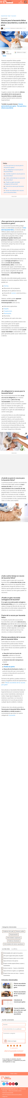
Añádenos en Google (21, 52)
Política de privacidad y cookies (15, 1090)
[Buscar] (26, 2)
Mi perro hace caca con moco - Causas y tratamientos (13, 974)
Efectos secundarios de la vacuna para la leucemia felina (14, 191)
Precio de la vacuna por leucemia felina (14, 187)
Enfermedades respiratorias (14, 938)
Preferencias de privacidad (7, 1092)
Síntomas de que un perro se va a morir (13, 958)
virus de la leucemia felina (13, 229)
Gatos (4, 56)
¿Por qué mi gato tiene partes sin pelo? (13, 956)
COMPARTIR (21, 3)
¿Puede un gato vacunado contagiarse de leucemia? (12, 183)
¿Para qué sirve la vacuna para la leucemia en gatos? (13, 166)
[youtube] (10, 1083)
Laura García (7, 28)
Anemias (6, 286)
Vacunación (13, 16)
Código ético (5, 1096)
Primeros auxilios (20, 931)
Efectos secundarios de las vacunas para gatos (13, 684)
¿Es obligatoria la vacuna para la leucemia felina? (13, 171)
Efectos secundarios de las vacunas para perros (20, 994)
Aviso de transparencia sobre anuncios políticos (12, 1094)
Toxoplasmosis (8, 311)
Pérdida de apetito (9, 667)
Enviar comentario (20, 1055)
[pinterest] (13, 1083)
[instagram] (7, 1083)
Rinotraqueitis (7, 313)
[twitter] (3, 1083)
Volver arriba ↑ (14, 1074)
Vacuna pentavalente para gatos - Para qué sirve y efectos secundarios (13, 106)
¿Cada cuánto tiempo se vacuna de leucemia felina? (14, 179)
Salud (9, 16)
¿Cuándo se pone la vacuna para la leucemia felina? (14, 175)
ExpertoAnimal (4, 16)
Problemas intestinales (14, 941)
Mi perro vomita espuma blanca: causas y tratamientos (13, 964)
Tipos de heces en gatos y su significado (13, 971)
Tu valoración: (14, 1048)
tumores (13, 293)
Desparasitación (14, 935)
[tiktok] (16, 1083)
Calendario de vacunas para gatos (19, 1001)
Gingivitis (6, 309)
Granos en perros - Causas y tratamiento (13, 968)
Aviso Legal (4, 1090)
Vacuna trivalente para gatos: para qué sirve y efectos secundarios (20, 1011)
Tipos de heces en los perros (10, 961)
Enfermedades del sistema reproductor (14, 944)
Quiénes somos (22, 1088)
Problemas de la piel (8, 931)
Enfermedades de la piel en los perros (13, 953)
